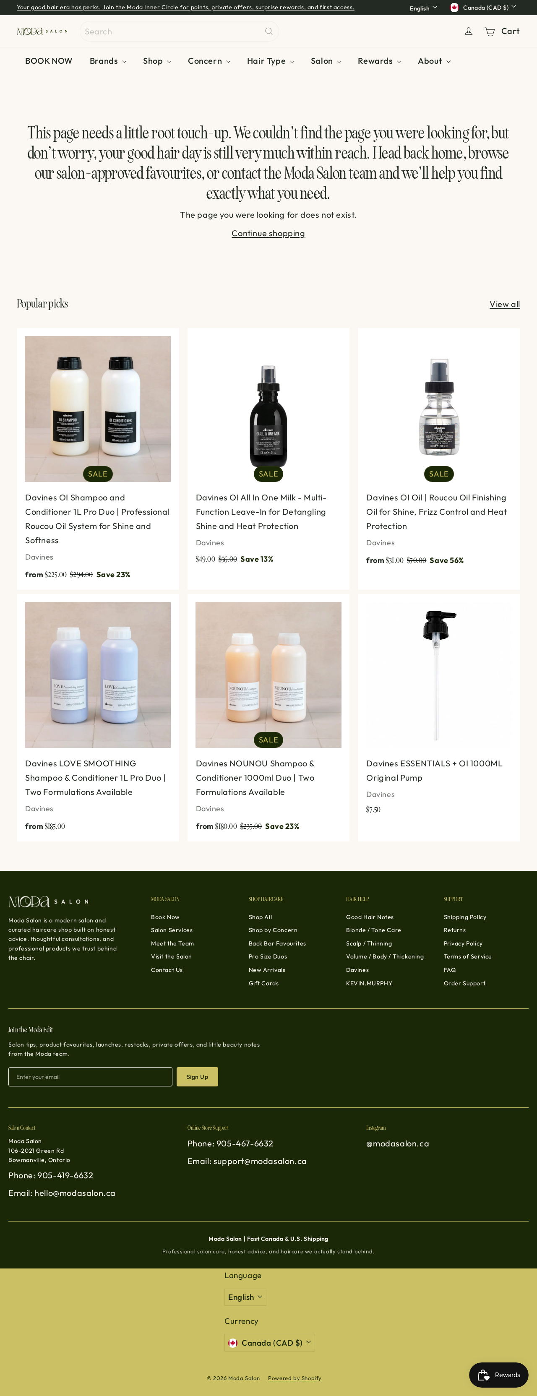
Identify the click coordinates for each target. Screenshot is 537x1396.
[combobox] (179, 31)
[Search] (269, 31)
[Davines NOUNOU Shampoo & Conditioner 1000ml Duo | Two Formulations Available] (269, 717)
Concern (206, 60)
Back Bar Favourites (277, 943)
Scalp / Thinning (369, 943)
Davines (357, 970)
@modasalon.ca (397, 1143)
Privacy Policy (463, 943)
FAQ (450, 970)
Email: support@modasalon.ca (247, 1161)
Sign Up (197, 1077)
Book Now (165, 917)
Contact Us (167, 970)
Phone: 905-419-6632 (50, 1175)
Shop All (260, 917)
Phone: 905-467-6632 (231, 1143)
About (431, 60)
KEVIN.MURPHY (369, 983)
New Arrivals (267, 970)
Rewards (376, 60)
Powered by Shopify (295, 1378)
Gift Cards (264, 983)
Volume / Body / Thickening (385, 956)
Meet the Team (172, 943)
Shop (154, 60)
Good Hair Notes (370, 917)
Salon (323, 60)
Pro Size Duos (268, 956)
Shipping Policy (465, 917)
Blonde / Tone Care (373, 930)
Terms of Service (468, 956)
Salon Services (172, 930)
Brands (105, 60)
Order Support (465, 983)
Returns (455, 930)
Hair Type (267, 60)
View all (505, 304)
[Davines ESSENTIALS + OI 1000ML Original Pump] (439, 708)
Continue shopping (268, 233)
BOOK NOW (49, 60)
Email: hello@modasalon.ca (62, 1193)
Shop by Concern (273, 930)
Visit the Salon (171, 956)
